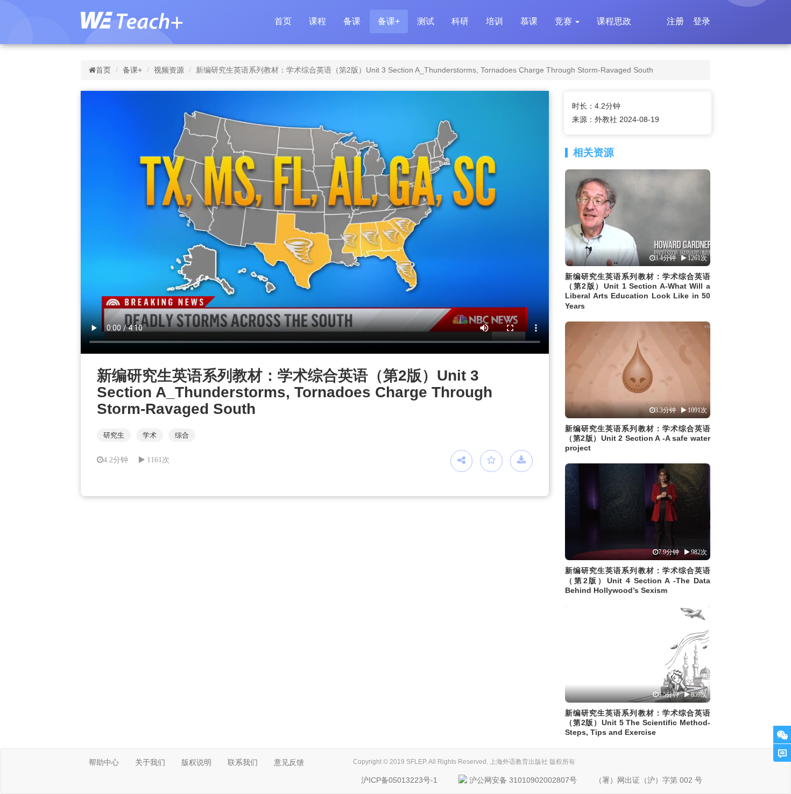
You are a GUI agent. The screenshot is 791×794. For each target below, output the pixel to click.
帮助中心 (104, 762)
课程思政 (614, 21)
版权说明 (196, 762)
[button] (567, 21)
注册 (675, 21)
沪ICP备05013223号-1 (399, 780)
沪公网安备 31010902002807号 (523, 780)
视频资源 (169, 70)
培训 (494, 21)
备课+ (389, 21)
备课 (352, 21)
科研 (460, 21)
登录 (701, 21)
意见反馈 (289, 762)
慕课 (529, 21)
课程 (317, 21)
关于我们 (150, 762)
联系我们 (243, 762)
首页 (283, 21)
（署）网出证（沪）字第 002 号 (648, 780)
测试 (425, 21)
